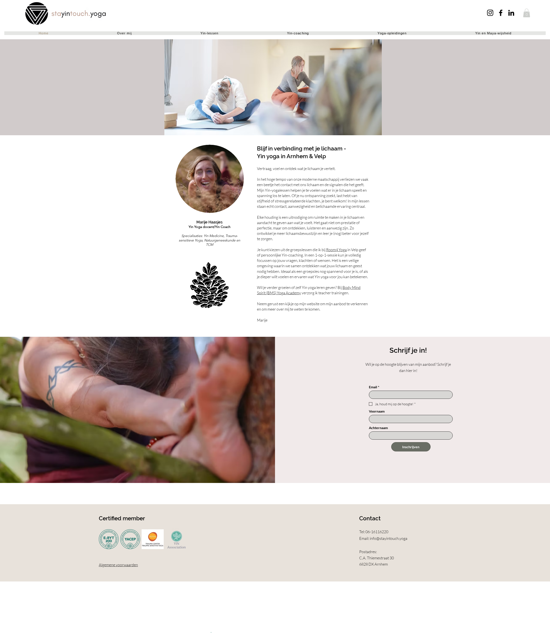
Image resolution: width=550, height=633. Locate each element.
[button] (526, 13)
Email (374, 387)
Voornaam (377, 411)
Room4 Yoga (336, 249)
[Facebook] (501, 13)
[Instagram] (490, 13)
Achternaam (378, 428)
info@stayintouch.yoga (388, 538)
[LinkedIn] (511, 13)
